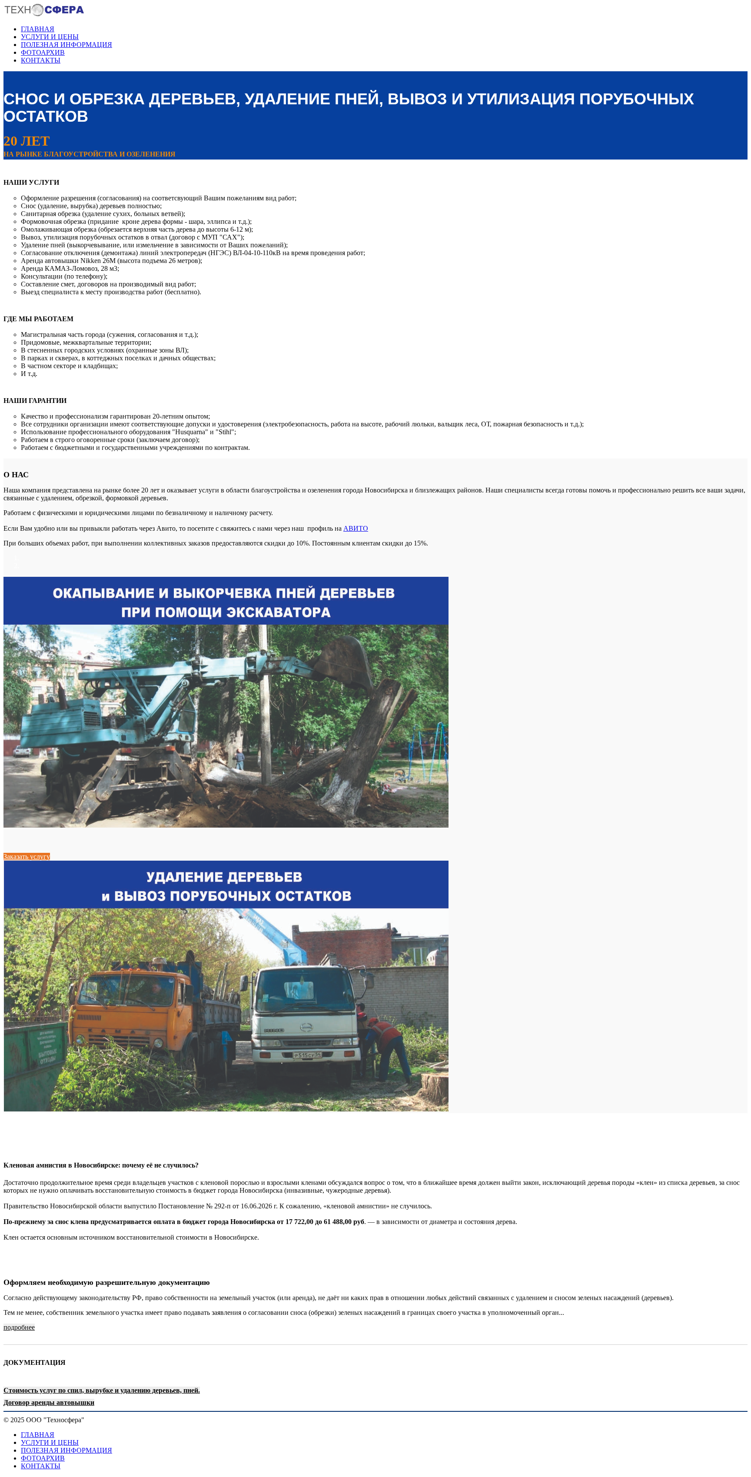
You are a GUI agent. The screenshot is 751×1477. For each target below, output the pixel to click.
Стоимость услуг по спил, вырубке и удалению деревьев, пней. (101, 1390)
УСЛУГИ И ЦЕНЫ (50, 36)
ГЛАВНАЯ (37, 29)
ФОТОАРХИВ (43, 52)
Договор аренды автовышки (48, 1402)
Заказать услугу (26, 856)
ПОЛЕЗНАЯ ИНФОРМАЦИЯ (66, 44)
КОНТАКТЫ (40, 60)
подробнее (19, 1327)
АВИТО (355, 528)
